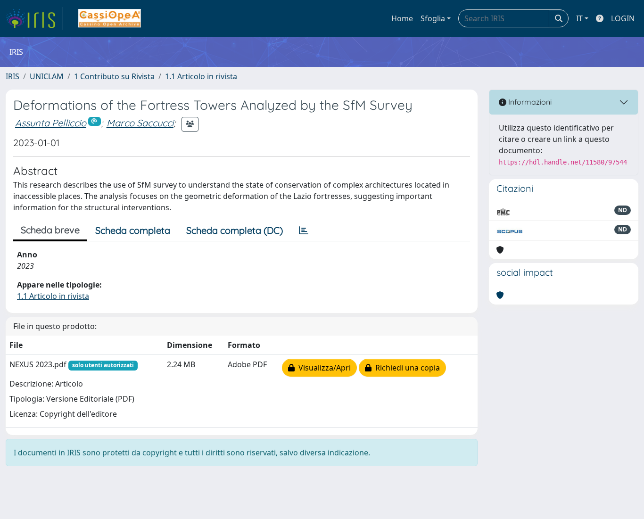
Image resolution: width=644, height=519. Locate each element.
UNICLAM (47, 76)
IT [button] (579, 18)
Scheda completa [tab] (132, 230)
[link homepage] (34, 18)
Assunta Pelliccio (50, 123)
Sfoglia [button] (433, 18)
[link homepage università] (110, 18)
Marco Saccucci (140, 123)
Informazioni (529, 102)
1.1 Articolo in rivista (201, 76)
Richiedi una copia (406, 367)
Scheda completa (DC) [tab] (234, 230)
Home (402, 18)
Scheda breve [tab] (50, 230)
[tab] (303, 230)
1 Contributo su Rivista (114, 76)
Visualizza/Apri (323, 367)
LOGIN (623, 18)
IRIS (12, 76)
